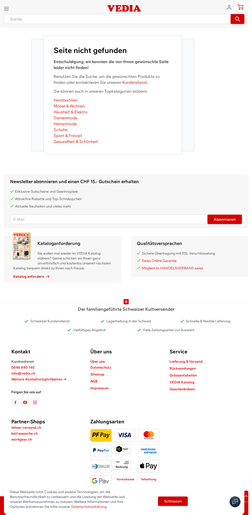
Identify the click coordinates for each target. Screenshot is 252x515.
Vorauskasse (125, 479)
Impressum (99, 388)
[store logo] (124, 8)
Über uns (97, 361)
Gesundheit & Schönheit (76, 141)
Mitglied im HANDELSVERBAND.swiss (172, 268)
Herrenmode (65, 123)
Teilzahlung (149, 479)
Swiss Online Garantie (159, 260)
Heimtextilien (66, 100)
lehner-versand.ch (26, 427)
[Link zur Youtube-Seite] (26, 402)
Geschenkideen (182, 389)
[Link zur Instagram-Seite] (35, 402)
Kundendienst (134, 82)
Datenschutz (100, 367)
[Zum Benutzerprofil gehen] (230, 7)
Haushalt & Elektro (71, 111)
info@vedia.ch (23, 373)
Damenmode (65, 117)
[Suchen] (237, 19)
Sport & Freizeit (68, 135)
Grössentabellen (183, 375)
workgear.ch (21, 439)
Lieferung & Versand (186, 361)
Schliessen (173, 501)
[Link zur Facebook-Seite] (16, 402)
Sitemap (97, 374)
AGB (94, 381)
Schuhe (60, 129)
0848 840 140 (22, 367)
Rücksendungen (183, 368)
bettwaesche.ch (24, 433)
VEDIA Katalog (182, 382)
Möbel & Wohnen (69, 105)
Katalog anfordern (28, 276)
